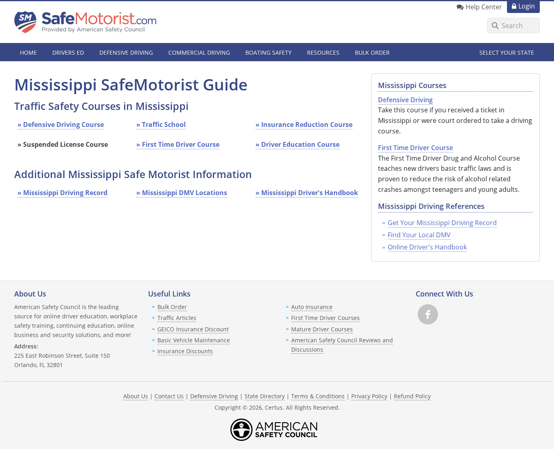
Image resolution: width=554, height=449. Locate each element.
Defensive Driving (214, 396)
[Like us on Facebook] (428, 314)
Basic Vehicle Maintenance (193, 340)
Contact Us (169, 396)
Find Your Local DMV (419, 234)
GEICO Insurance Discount (193, 329)
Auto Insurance (312, 307)
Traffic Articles (176, 318)
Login (526, 6)
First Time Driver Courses (325, 318)
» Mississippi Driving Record (62, 192)
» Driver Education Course (297, 144)
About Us (135, 396)
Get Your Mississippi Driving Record (442, 222)
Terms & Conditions (318, 396)
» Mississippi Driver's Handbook (307, 192)
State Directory (265, 396)
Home (28, 52)
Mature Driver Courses (322, 329)
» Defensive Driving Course (60, 124)
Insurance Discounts (185, 351)
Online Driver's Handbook (427, 247)
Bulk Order (372, 52)
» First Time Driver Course (177, 144)
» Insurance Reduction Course (304, 124)
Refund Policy (412, 396)
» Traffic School (161, 124)
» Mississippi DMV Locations (181, 192)
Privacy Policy (369, 396)
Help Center (484, 6)
